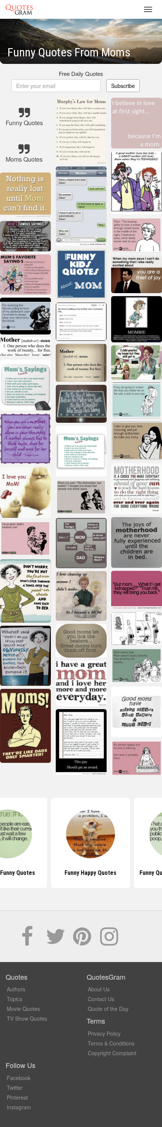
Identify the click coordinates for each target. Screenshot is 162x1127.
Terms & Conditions (111, 1043)
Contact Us (101, 999)
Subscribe (123, 85)
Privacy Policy (104, 1033)
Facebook (19, 1078)
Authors (16, 989)
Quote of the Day (108, 1008)
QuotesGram (19, 9)
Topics (14, 999)
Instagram (19, 1107)
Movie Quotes (23, 1008)
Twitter (15, 1087)
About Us (99, 989)
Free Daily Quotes (81, 73)
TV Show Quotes (27, 1018)
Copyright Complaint (112, 1053)
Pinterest (17, 1097)
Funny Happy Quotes (81, 872)
